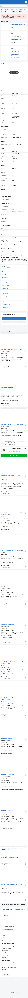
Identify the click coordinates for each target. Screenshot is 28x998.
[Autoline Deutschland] (8, 2)
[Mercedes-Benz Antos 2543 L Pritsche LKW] (14, 378)
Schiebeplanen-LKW (6, 285)
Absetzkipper (4, 310)
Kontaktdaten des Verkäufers (8, 926)
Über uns (3, 921)
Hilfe (2, 924)
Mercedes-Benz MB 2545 (7, 810)
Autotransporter (5, 288)
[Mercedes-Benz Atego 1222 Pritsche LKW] (14, 765)
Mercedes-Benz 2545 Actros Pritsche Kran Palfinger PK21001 (19, 39)
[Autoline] (5, 9)
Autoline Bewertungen (6, 952)
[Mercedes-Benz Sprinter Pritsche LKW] (14, 729)
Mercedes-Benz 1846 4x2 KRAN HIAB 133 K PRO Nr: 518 (19, 32)
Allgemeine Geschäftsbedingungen (9, 946)
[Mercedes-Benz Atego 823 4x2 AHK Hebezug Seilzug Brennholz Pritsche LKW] (14, 839)
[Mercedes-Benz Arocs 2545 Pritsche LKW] (14, 689)
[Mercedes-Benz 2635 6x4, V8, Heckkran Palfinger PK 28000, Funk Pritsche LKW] (14, 653)
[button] (26, 2)
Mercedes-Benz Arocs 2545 (7, 697)
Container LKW (5, 307)
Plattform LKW (5, 293)
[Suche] (26, 6)
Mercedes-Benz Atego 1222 (7, 774)
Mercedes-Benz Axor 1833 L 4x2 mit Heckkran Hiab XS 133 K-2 (19, 54)
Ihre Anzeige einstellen (14, 455)
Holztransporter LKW (6, 304)
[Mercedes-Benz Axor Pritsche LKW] (14, 578)
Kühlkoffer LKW (5, 282)
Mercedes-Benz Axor (6, 586)
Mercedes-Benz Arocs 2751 (7, 624)
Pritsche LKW (15, 95)
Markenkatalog (5, 955)
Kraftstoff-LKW (5, 299)
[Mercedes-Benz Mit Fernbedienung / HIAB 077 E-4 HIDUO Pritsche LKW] (14, 340)
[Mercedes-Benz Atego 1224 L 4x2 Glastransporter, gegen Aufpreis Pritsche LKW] (14, 466)
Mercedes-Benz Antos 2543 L (8, 387)
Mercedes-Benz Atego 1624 (17, 47)
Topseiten (4, 957)
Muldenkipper (5, 271)
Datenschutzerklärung (6, 948)
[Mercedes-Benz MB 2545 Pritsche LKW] (14, 801)
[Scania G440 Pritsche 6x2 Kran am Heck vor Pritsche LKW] (14, 541)
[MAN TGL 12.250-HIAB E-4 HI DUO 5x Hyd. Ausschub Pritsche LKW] (14, 875)
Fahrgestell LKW (5, 277)
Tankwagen (4, 301)
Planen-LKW (4, 296)
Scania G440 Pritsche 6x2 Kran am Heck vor (12, 550)
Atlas (13, 132)
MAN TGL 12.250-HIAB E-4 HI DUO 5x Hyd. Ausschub (14, 884)
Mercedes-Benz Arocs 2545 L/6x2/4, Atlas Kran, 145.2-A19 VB (19, 24)
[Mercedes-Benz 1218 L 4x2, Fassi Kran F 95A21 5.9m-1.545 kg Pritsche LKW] (14, 504)
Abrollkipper (4, 280)
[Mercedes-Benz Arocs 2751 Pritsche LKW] (14, 615)
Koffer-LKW (4, 274)
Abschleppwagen (5, 290)
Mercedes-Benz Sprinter (7, 738)
